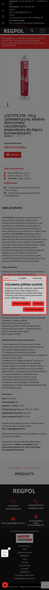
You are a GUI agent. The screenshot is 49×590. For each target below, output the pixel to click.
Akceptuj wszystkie (33, 309)
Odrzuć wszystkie (21, 303)
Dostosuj (38, 303)
